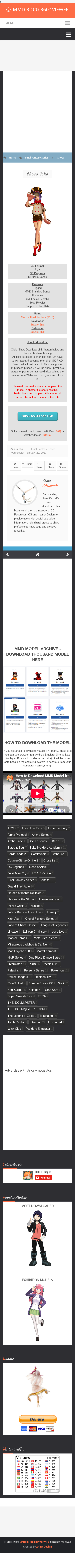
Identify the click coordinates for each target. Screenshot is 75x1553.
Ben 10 (56, 841)
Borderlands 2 (17, 854)
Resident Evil (43, 977)
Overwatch (15, 964)
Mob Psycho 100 (19, 951)
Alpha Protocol (17, 834)
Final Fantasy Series (43, 449)
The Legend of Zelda (21, 1015)
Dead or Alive (38, 867)
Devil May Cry (17, 873)
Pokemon (57, 970)
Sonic (61, 983)
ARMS (12, 828)
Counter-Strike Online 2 (23, 860)
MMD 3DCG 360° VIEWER (41, 9)
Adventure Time (32, 828)
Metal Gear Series (46, 938)
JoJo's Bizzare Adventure (24, 912)
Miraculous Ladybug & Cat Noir (28, 944)
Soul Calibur (15, 989)
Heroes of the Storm (21, 899)
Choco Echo (37, 173)
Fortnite (44, 880)
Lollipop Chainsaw (35, 931)
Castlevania (38, 854)
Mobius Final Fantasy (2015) (37, 317)
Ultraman (35, 1022)
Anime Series (40, 834)
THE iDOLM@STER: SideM (26, 1009)
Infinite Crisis (16, 905)
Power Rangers (18, 977)
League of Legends (53, 925)
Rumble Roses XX (40, 983)
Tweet (15, 467)
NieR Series (15, 957)
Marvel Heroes (17, 938)
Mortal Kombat (46, 951)
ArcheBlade (15, 841)
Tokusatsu (46, 1015)
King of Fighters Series (39, 918)
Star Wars (51, 989)
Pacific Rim (50, 964)
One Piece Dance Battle (44, 957)
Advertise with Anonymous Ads (28, 1070)
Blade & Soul (16, 847)
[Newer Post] (7, 554)
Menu (9, 23)
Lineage (13, 931)
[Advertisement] (37, 108)
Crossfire (49, 860)
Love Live (58, 931)
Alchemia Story (57, 828)
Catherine (58, 854)
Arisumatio (50, 486)
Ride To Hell (15, 983)
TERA (42, 996)
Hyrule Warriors (49, 899)
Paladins (13, 970)
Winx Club (14, 1028)
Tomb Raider (16, 1022)
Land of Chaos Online (22, 925)
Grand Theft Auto (19, 886)
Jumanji (51, 912)
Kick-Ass (14, 918)
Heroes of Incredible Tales (24, 893)
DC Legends (16, 867)
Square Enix (37, 324)
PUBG (33, 964)
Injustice (35, 905)
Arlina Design (44, 1546)
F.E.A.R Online (41, 873)
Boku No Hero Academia (46, 847)
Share (29, 463)
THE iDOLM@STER (21, 1002)
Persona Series (34, 970)
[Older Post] (67, 554)
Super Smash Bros (20, 996)
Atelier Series (38, 841)
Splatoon (34, 989)
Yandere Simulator (38, 1028)
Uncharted (55, 1022)
